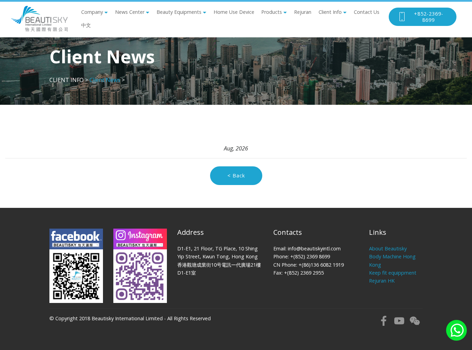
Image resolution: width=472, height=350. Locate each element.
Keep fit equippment (392, 272)
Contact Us (366, 12)
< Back (236, 175)
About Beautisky (388, 248)
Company (92, 12)
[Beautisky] (39, 18)
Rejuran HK (382, 280)
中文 (86, 25)
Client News (104, 80)
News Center (129, 12)
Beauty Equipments (179, 12)
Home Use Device (234, 12)
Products (271, 12)
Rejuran (302, 12)
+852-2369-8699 (428, 16)
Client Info (330, 12)
